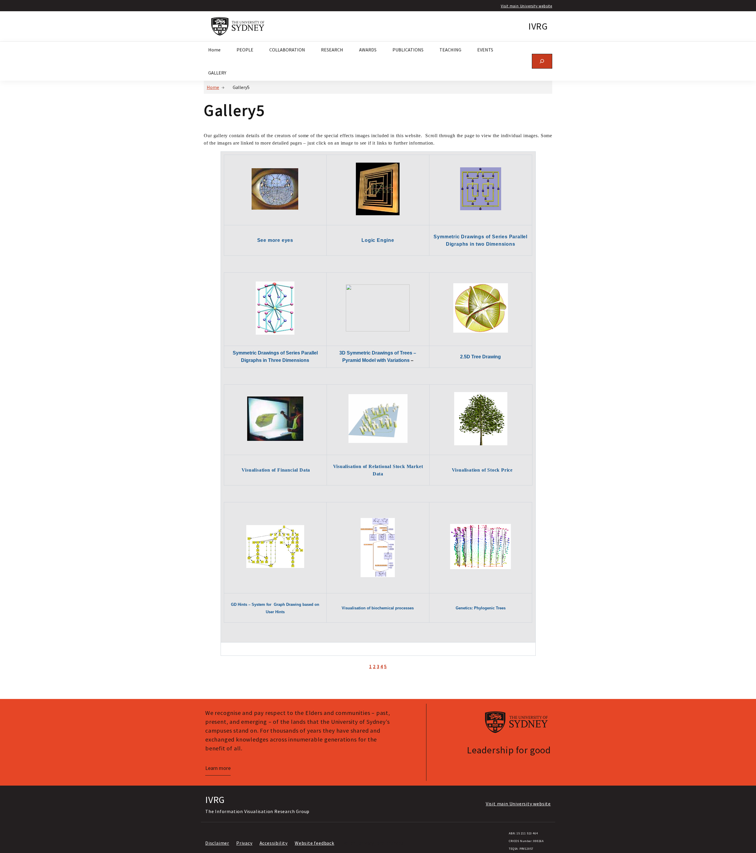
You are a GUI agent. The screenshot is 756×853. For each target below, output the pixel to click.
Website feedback (314, 843)
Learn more (218, 768)
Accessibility (274, 843)
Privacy (244, 843)
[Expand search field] (542, 61)
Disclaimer (217, 843)
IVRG (538, 26)
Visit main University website (526, 6)
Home (213, 87)
